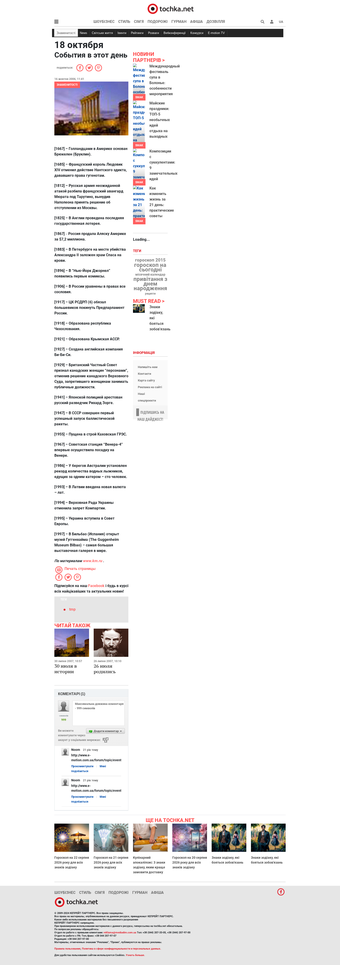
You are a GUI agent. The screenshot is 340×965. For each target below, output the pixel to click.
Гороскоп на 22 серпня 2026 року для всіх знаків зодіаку (71, 862)
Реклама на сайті (150, 387)
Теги (137, 251)
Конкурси (196, 33)
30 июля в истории (65, 669)
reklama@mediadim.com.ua (120, 932)
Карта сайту (146, 380)
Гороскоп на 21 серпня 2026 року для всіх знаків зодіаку (111, 862)
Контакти (144, 373)
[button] (271, 21)
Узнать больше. (135, 955)
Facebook (96, 586)
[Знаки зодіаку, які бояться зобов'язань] (139, 308)
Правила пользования (67, 948)
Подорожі (158, 21)
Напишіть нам (148, 367)
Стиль (124, 21)
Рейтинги (137, 33)
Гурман (178, 21)
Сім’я (139, 21)
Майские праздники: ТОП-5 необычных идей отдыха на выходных (159, 120)
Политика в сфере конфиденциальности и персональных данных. (121, 948)
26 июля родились (105, 669)
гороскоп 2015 (150, 260)
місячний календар (150, 274)
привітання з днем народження (150, 284)
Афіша (196, 21)
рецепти (150, 293)
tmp (72, 609)
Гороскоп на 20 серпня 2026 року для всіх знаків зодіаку (189, 862)
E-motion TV (216, 33)
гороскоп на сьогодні (150, 267)
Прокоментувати (82, 766)
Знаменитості (66, 33)
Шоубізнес (103, 21)
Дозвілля (216, 21)
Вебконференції (175, 33)
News (83, 33)
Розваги (153, 33)
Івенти (121, 33)
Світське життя (102, 33)
